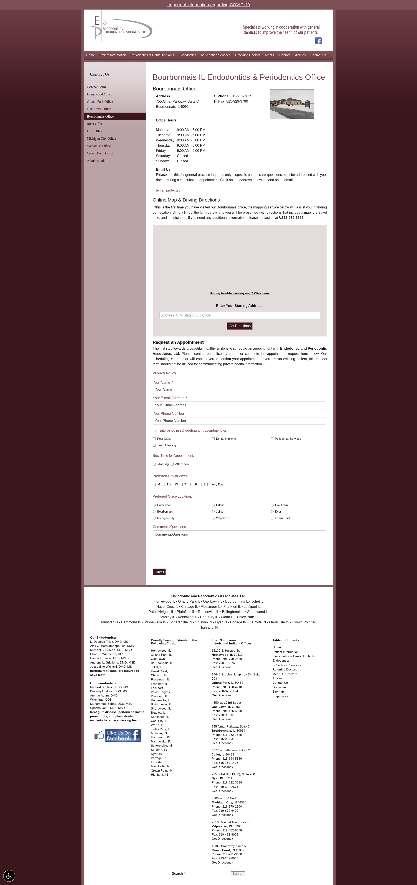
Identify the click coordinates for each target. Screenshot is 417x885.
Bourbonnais (165, 511)
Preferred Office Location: (172, 496)
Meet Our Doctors (278, 55)
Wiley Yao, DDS (101, 699)
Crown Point (282, 518)
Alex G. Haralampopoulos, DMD (112, 645)
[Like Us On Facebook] (318, 40)
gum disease (107, 712)
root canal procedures (119, 670)
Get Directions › (222, 667)
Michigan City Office (101, 138)
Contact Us (318, 55)
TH (186, 484)
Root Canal (164, 438)
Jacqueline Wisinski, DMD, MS (111, 666)
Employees (280, 696)
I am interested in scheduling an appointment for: (190, 430)
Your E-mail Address (170, 398)
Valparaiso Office (99, 145)
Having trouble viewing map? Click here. (240, 293)
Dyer (278, 511)
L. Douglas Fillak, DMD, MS (109, 641)
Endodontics (187, 55)
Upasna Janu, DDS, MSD (107, 708)
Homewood (164, 505)
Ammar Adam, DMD (104, 695)
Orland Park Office (100, 101)
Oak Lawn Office (99, 109)
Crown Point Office (100, 153)
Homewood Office (99, 94)
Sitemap (278, 691)
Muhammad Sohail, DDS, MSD (111, 703)
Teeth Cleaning (166, 445)
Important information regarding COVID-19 (208, 4)
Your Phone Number (168, 413)
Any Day (217, 484)
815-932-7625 (241, 96)
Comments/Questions (169, 527)
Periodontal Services (288, 438)
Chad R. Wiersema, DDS (107, 654)
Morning (163, 464)
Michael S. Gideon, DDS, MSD (111, 650)
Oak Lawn (281, 505)
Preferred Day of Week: (171, 476)
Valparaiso (222, 518)
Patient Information (112, 55)
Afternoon (182, 464)
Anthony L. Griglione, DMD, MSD (112, 662)
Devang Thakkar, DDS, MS (108, 691)
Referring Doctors (247, 55)
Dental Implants (226, 438)
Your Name (163, 382)
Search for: (180, 873)
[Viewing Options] (9, 876)
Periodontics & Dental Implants (152, 55)
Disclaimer (280, 687)
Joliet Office (95, 123)
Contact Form (96, 86)
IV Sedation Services (216, 55)
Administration (97, 160)
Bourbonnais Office (100, 116)
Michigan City (165, 518)
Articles (300, 55)
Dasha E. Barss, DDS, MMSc (110, 658)
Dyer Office (95, 131)
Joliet (219, 511)
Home (90, 55)
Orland (220, 505)
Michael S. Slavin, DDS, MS (109, 687)
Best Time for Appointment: (173, 455)
